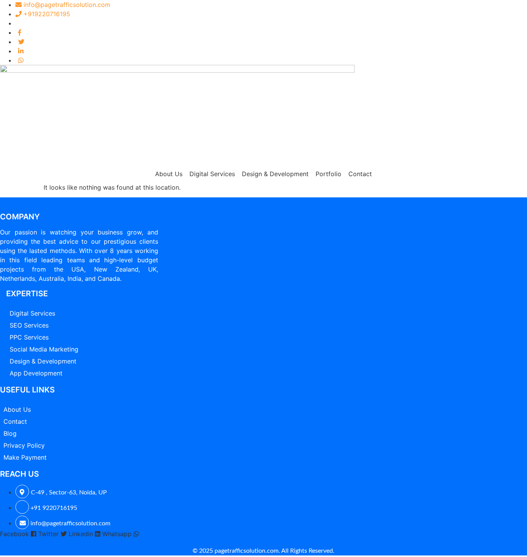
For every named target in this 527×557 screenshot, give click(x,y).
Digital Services (212, 174)
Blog (10, 433)
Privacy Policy (24, 445)
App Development (36, 373)
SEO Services (29, 325)
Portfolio (328, 174)
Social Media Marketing (44, 349)
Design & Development (275, 174)
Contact (360, 174)
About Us (168, 174)
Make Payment (25, 457)
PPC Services (29, 337)
